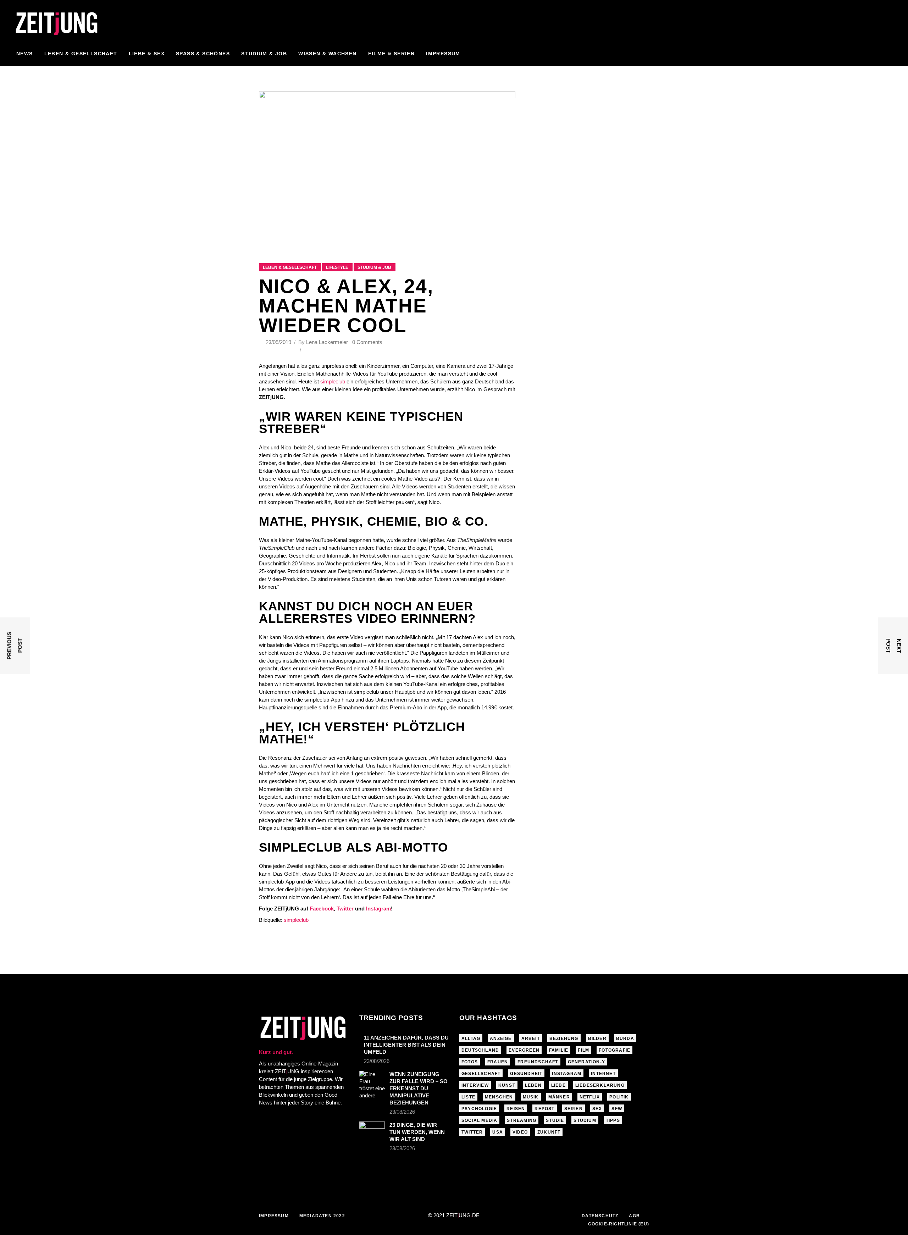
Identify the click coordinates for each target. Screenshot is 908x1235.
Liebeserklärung (600, 1085)
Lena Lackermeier (327, 342)
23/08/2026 (376, 1061)
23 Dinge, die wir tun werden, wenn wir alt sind (417, 1132)
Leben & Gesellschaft (290, 267)
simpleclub (332, 381)
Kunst (506, 1085)
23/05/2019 (279, 342)
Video (520, 1132)
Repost (544, 1108)
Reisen (515, 1108)
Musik (531, 1097)
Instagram (378, 909)
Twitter (345, 909)
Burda (625, 1038)
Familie (558, 1050)
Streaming (521, 1120)
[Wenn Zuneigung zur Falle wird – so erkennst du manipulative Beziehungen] (372, 1085)
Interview (475, 1085)
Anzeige (500, 1038)
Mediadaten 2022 (322, 1215)
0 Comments (367, 342)
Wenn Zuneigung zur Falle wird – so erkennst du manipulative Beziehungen (418, 1088)
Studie (555, 1120)
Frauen (497, 1061)
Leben (533, 1085)
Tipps (613, 1120)
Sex (597, 1108)
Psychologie (479, 1108)
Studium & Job (374, 267)
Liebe (558, 1085)
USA (497, 1132)
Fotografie (614, 1050)
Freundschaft (537, 1061)
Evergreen (524, 1050)
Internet (603, 1073)
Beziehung (563, 1038)
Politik (619, 1097)
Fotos (469, 1061)
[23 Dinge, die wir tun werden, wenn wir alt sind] (372, 1129)
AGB (634, 1215)
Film (583, 1050)
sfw (616, 1108)
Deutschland (480, 1050)
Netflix (590, 1097)
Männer (559, 1097)
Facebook (322, 909)
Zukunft (548, 1132)
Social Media (479, 1120)
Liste (468, 1097)
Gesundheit (526, 1073)
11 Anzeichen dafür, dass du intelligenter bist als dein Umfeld (406, 1045)
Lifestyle (337, 267)
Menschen (499, 1097)
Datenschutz (600, 1215)
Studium (585, 1120)
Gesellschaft (480, 1073)
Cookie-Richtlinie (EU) (618, 1224)
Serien (573, 1108)
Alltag (470, 1038)
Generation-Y (586, 1061)
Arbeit (530, 1038)
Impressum (274, 1215)
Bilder (597, 1038)
